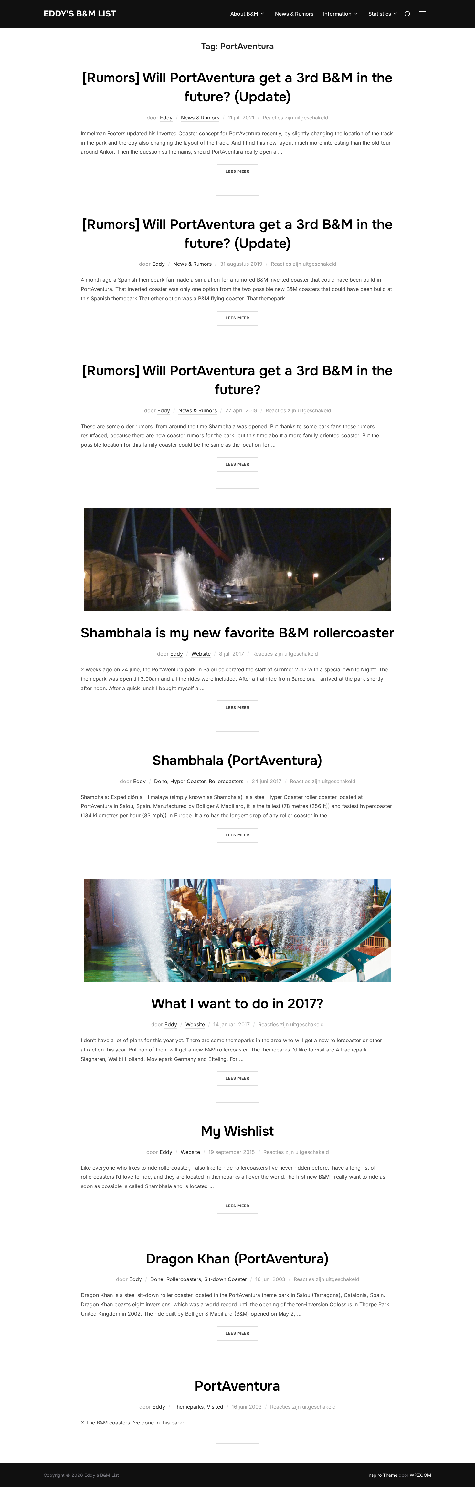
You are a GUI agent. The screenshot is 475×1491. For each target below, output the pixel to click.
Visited (215, 1406)
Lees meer (242, 171)
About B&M (244, 13)
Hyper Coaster (188, 781)
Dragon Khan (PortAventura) (237, 1259)
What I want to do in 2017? (237, 1003)
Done (160, 781)
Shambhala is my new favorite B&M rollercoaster (237, 633)
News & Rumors (294, 13)
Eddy (166, 117)
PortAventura (237, 1386)
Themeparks (189, 1406)
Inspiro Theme (382, 1475)
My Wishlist (237, 1131)
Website (201, 653)
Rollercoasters (226, 781)
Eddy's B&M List (80, 13)
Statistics (379, 13)
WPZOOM (420, 1475)
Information (337, 13)
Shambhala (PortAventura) (237, 760)
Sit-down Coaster (225, 1279)
